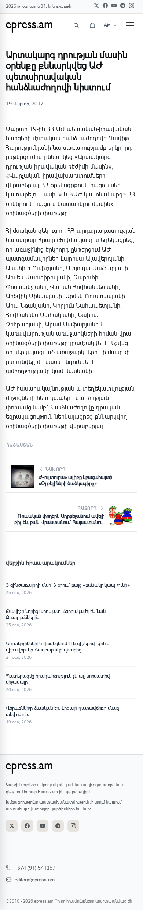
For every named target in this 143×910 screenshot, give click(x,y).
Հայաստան (20, 445)
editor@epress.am (35, 879)
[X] (96, 5)
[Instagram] (131, 5)
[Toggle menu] (130, 25)
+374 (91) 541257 (35, 867)
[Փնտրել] (76, 25)
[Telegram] (122, 5)
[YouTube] (114, 5)
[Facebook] (105, 5)
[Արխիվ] (92, 25)
